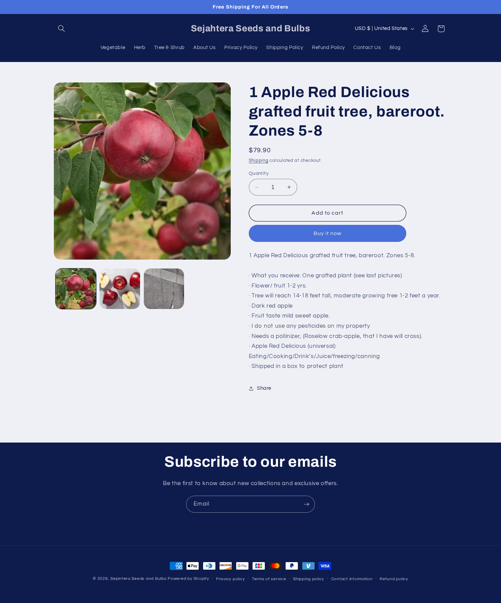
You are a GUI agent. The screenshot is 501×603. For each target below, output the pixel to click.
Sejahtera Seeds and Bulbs (138, 579)
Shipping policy (308, 579)
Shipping (259, 160)
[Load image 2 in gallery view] (120, 288)
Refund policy (394, 579)
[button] (62, 28)
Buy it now (328, 233)
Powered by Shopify (188, 579)
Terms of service (269, 579)
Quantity (259, 173)
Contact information (352, 579)
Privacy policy (230, 579)
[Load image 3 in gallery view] (164, 288)
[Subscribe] (307, 504)
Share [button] (264, 388)
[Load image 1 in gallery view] (76, 288)
